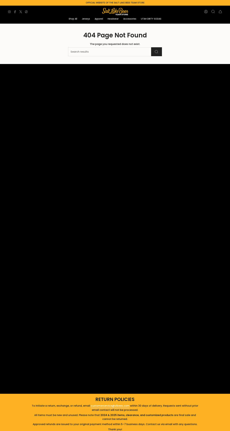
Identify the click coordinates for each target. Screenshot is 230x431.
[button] (72, 19)
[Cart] (220, 11)
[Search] (156, 51)
